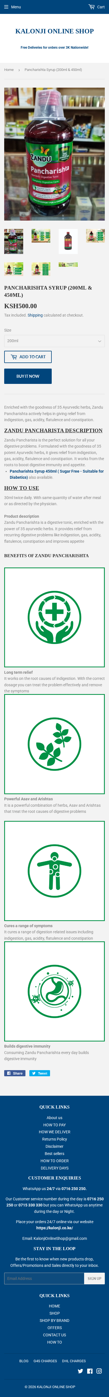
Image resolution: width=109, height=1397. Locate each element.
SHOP (54, 1313)
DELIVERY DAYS (54, 1168)
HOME (54, 1306)
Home (9, 70)
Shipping (35, 315)
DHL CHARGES (74, 1361)
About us (54, 1117)
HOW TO (54, 1342)
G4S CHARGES (45, 1361)
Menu (16, 7)
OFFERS (55, 1328)
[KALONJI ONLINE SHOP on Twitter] (80, 1372)
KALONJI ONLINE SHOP (54, 31)
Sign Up (94, 1279)
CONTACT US (54, 1335)
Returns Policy (54, 1139)
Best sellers (54, 1153)
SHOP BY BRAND (54, 1320)
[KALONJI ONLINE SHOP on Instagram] (99, 1372)
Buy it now (27, 376)
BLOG (24, 1361)
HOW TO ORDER (55, 1161)
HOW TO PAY (54, 1125)
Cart (100, 7)
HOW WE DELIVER (54, 1132)
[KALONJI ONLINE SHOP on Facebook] (90, 1372)
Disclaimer (54, 1146)
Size (7, 330)
